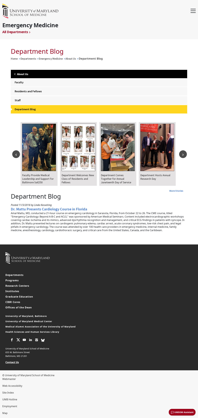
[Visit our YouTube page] (24, 340)
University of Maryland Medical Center (28, 321)
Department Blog (25, 109)
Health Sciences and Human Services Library (32, 331)
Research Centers (17, 285)
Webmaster (9, 379)
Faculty (19, 82)
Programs (12, 280)
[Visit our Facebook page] (11, 340)
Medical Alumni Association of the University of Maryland (40, 326)
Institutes (12, 291)
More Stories (176, 190)
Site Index (8, 392)
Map (5, 413)
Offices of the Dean (18, 307)
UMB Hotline (9, 399)
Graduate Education (19, 296)
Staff (18, 100)
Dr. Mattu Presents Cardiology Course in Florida (49, 209)
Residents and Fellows (28, 91)
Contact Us (12, 362)
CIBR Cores (12, 302)
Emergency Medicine (51, 58)
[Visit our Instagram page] (36, 340)
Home (14, 58)
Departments (28, 58)
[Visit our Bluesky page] (43, 340)
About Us (70, 58)
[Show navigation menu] (193, 11)
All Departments (15, 32)
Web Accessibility (12, 386)
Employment (9, 406)
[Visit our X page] (18, 340)
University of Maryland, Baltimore (26, 316)
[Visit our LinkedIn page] (30, 340)
